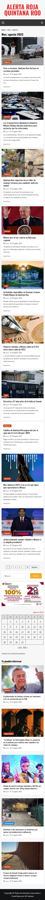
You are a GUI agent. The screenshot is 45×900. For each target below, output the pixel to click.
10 (22, 626)
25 (28, 637)
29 (10, 642)
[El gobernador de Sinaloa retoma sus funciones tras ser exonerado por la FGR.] (23, 679)
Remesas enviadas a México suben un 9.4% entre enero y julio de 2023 (21, 348)
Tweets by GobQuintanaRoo (13, 653)
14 (4, 632)
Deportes (7, 62)
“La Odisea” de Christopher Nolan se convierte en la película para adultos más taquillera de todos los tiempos (21, 742)
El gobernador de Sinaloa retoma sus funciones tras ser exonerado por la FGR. (22, 697)
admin (7, 74)
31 (22, 642)
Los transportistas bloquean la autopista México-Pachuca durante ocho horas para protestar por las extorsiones (20, 125)
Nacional (7, 117)
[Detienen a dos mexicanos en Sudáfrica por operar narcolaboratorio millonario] (23, 812)
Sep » (25, 647)
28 (4, 642)
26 (34, 637)
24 (22, 637)
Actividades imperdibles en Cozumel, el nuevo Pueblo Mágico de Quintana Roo (21, 293)
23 (27, 567)
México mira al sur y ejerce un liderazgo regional (19, 239)
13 (40, 626)
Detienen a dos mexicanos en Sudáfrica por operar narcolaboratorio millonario (20, 830)
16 (16, 632)
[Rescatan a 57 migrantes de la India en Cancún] (23, 384)
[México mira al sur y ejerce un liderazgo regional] (23, 220)
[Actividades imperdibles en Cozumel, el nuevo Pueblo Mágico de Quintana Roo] (23, 275)
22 (10, 637)
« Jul (20, 647)
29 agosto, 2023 (17, 298)
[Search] (42, 23)
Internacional (8, 823)
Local (6, 286)
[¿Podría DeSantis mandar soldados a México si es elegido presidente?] (23, 522)
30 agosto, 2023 (17, 189)
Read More (6, 87)
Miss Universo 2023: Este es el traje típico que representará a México (21, 486)
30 (16, 642)
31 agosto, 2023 (16, 74)
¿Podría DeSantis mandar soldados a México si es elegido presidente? (22, 541)
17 (22, 632)
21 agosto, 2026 (17, 702)
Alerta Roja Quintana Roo (22, 9)
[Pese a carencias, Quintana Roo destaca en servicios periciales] (23, 51)
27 (40, 637)
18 (28, 632)
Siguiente (34, 567)
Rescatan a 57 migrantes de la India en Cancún (22, 401)
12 (34, 626)
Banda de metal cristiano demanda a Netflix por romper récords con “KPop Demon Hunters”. (22, 787)
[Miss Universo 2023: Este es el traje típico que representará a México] (23, 468)
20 (40, 632)
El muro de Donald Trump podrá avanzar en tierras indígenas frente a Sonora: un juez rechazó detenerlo (20, 875)
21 (4, 637)
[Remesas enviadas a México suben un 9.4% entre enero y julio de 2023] (23, 330)
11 (28, 626)
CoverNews (16, 896)
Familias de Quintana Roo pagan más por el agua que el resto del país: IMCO (20, 431)
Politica (7, 231)
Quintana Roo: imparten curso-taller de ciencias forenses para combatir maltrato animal (20, 183)
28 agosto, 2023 (17, 405)
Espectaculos (8, 734)
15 (10, 632)
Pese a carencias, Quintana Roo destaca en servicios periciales (21, 69)
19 (34, 632)
